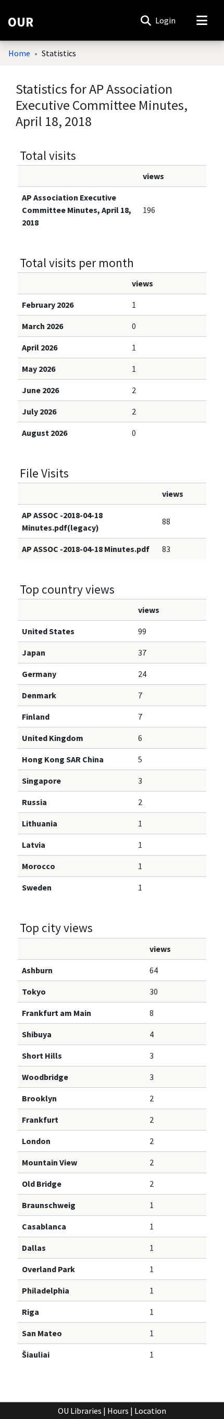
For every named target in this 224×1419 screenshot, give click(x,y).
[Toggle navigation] (201, 20)
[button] (145, 20)
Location (150, 1410)
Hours (118, 1410)
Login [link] (166, 20)
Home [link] (19, 53)
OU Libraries (80, 1410)
